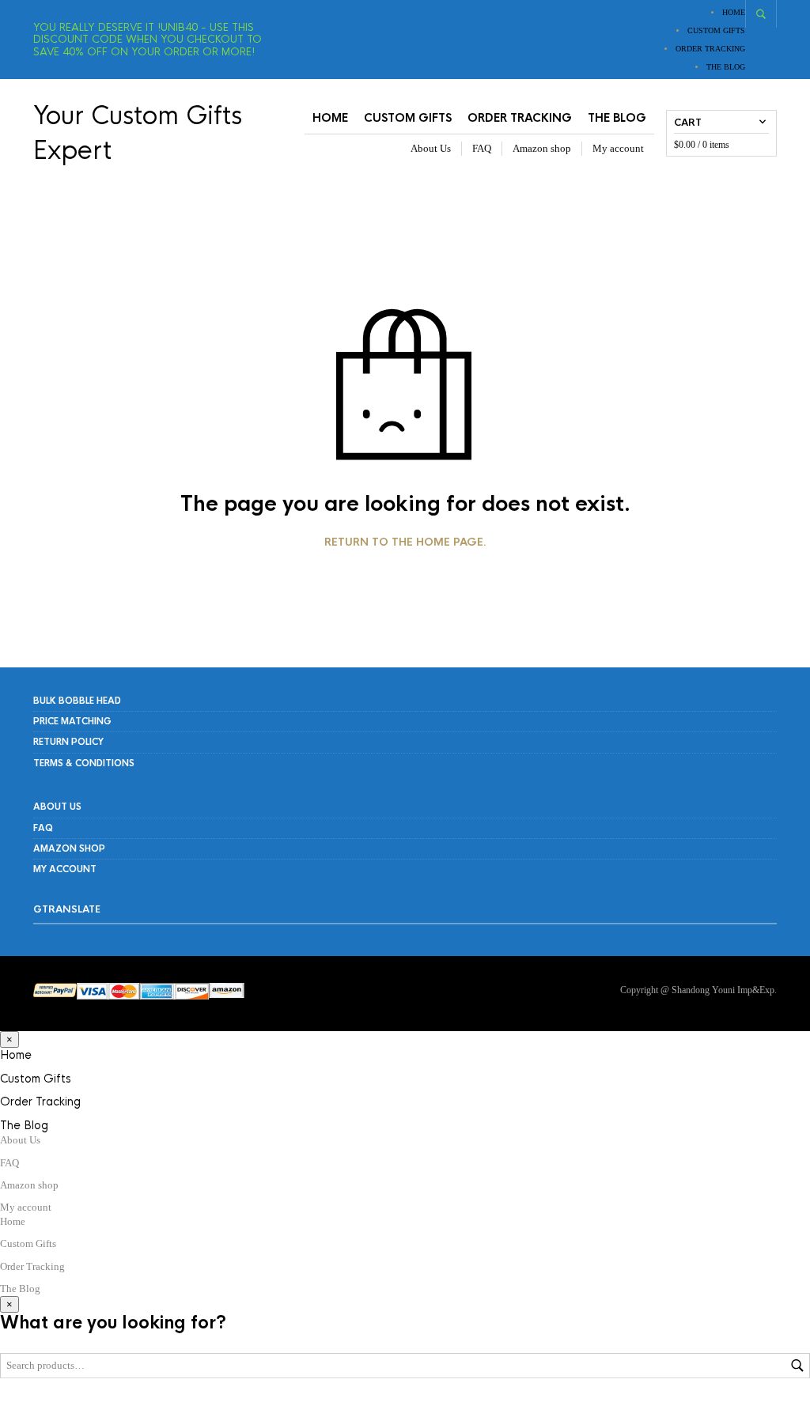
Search (797, 1365)
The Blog (725, 66)
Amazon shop (542, 148)
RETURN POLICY (68, 741)
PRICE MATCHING (72, 721)
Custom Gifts (716, 30)
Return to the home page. (405, 542)
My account (618, 148)
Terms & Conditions (83, 763)
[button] (9, 1039)
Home (733, 12)
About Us (431, 148)
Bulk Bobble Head (77, 700)
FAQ (481, 148)
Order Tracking (710, 48)
